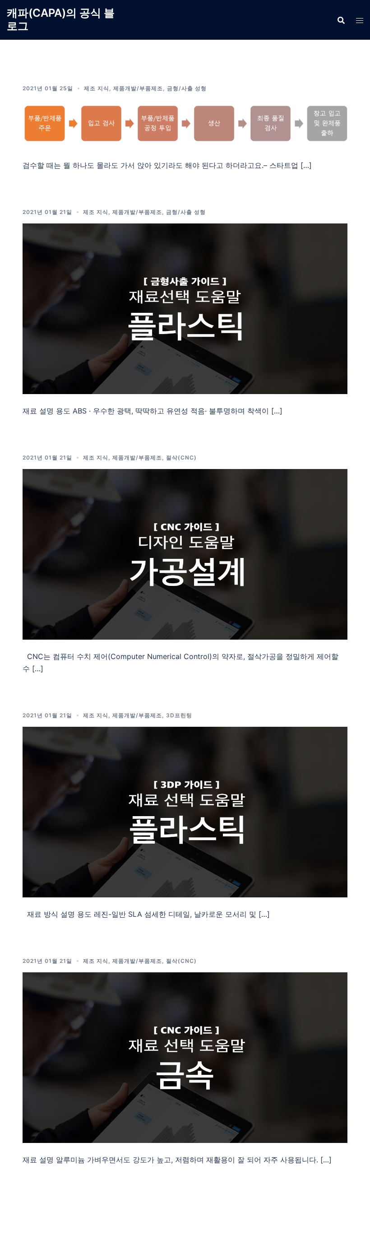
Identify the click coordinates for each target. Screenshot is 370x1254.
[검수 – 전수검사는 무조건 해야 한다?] (185, 123)
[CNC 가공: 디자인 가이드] (185, 553)
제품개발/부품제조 (138, 88)
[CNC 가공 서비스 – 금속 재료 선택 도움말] (185, 1056)
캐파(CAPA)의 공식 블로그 (61, 19)
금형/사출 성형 (187, 88)
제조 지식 (96, 88)
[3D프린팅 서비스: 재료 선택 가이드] (185, 811)
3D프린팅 (179, 715)
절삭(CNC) (181, 457)
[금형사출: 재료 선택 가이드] (185, 307)
